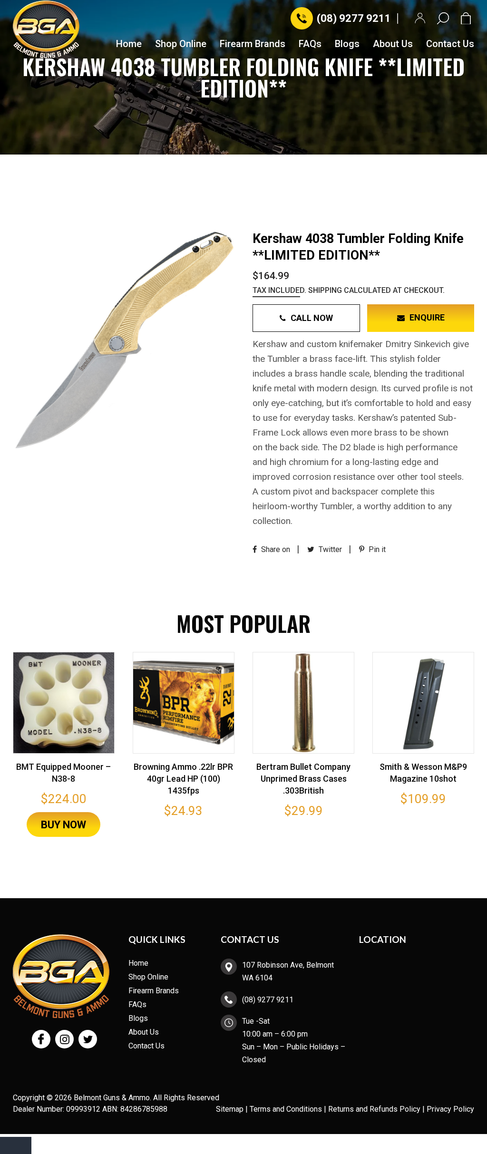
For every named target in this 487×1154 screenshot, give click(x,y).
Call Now (312, 318)
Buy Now (63, 825)
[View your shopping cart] (467, 18)
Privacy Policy (450, 1109)
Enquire (427, 317)
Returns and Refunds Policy (374, 1109)
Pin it (376, 549)
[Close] (15, 1145)
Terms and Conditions (286, 1109)
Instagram (64, 1039)
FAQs (310, 44)
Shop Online (180, 44)
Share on (274, 549)
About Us (393, 44)
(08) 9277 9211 (354, 18)
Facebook (41, 1039)
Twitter (329, 549)
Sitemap (230, 1109)
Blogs (347, 44)
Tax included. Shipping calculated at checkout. (349, 290)
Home (129, 44)
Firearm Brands (252, 44)
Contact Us (450, 44)
